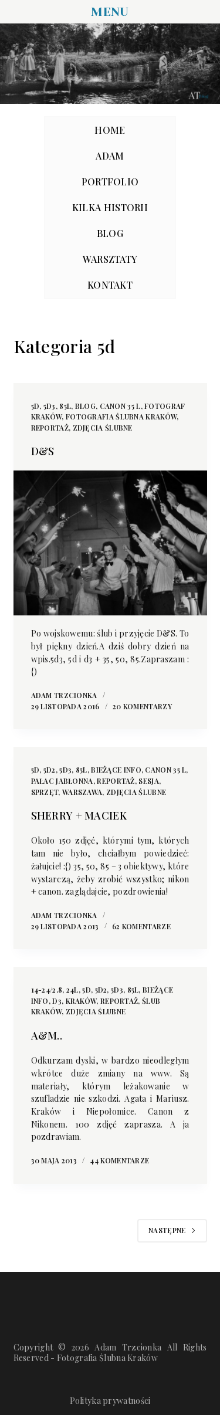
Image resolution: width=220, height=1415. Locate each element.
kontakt (110, 285)
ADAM (110, 156)
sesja (148, 781)
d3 (57, 1001)
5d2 (49, 769)
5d (35, 406)
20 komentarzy (142, 706)
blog (85, 406)
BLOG (110, 233)
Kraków (81, 1001)
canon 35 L (120, 406)
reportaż (50, 427)
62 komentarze (141, 926)
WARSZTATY (110, 259)
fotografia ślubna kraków (121, 416)
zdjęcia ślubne (103, 427)
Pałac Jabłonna (62, 781)
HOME (109, 130)
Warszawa (82, 792)
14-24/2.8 (47, 989)
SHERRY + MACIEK (79, 815)
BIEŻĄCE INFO (116, 769)
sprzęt (45, 792)
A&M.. (47, 1035)
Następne (166, 1230)
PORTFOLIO (110, 181)
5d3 (49, 406)
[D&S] (110, 543)
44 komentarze (119, 1160)
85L (65, 406)
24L (72, 989)
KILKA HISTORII (110, 207)
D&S (43, 451)
